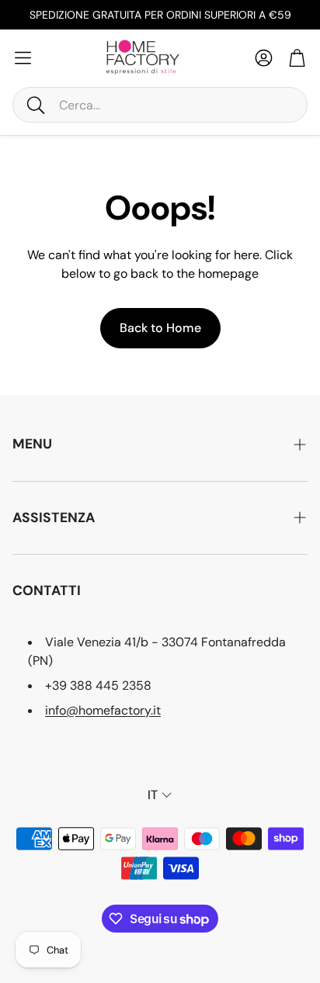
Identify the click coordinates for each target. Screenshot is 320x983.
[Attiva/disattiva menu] (22, 57)
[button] (160, 105)
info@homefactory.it (103, 710)
